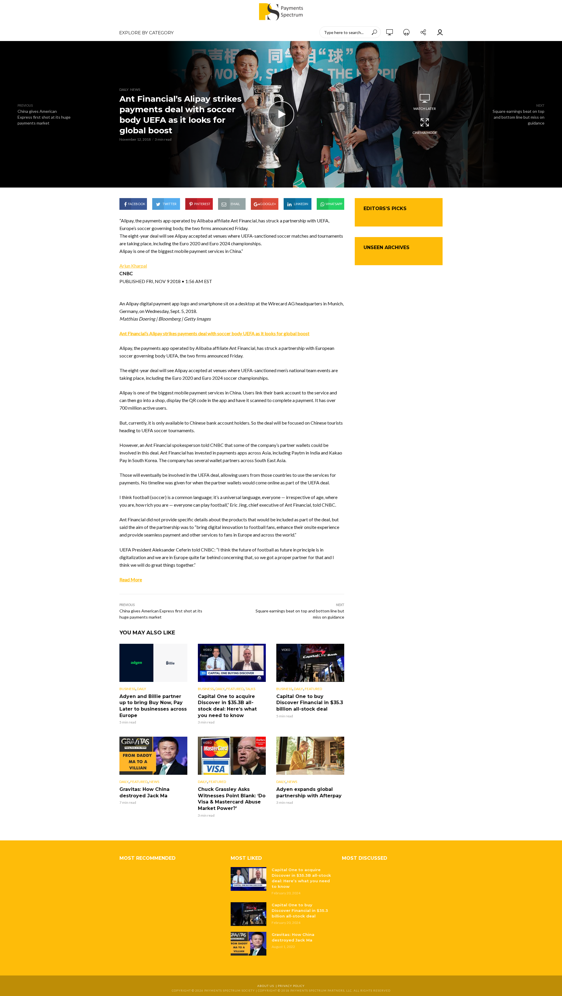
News (135, 89)
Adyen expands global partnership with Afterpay (309, 792)
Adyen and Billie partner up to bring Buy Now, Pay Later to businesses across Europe (153, 706)
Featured (235, 689)
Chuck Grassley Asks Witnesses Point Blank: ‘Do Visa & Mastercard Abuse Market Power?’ (231, 798)
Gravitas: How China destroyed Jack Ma (144, 792)
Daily (123, 89)
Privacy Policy (291, 986)
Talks (250, 689)
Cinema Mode (424, 132)
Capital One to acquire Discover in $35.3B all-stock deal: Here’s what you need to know (227, 706)
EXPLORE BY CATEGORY (146, 32)
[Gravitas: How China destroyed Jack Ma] (248, 944)
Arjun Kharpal (133, 265)
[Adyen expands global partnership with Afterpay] (310, 756)
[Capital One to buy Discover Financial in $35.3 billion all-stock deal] (248, 914)
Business (127, 689)
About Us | (267, 986)
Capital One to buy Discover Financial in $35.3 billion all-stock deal (309, 703)
